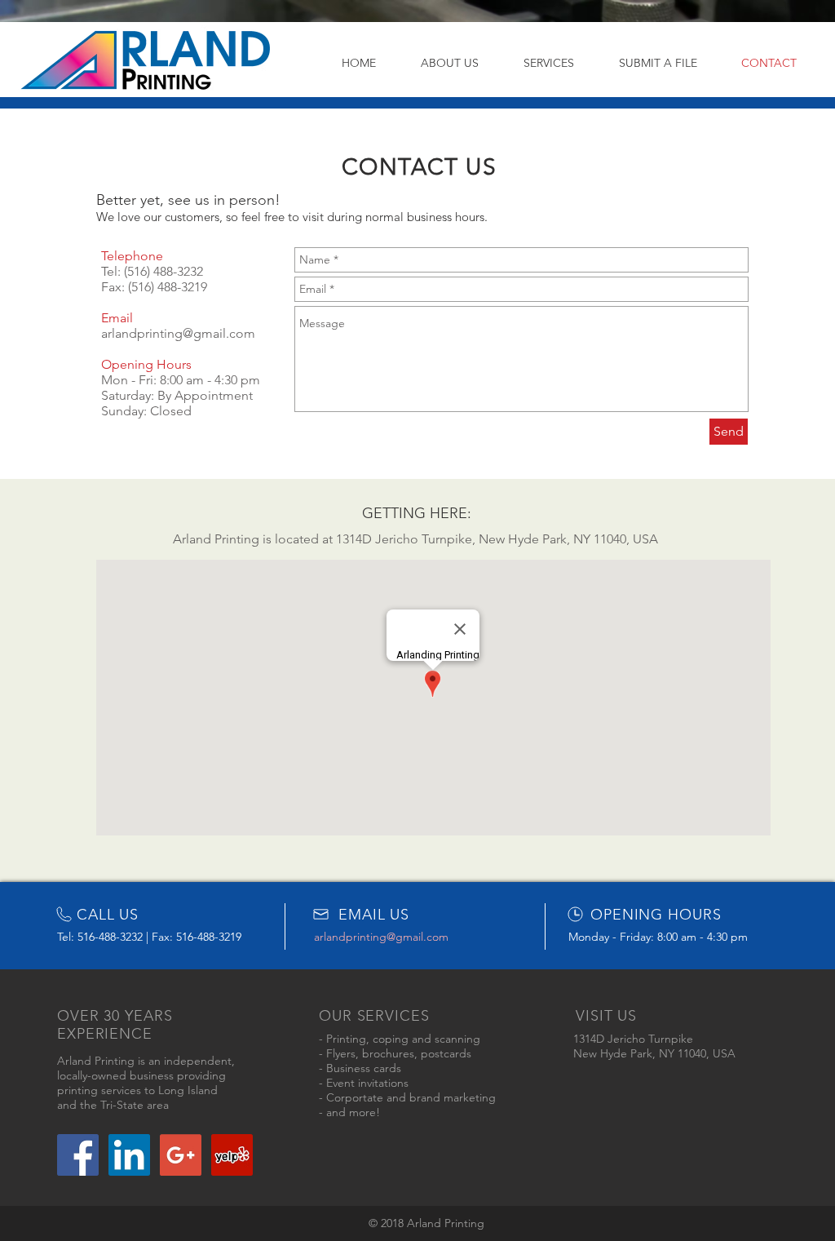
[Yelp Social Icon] (232, 1155)
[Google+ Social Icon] (180, 1155)
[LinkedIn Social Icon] (129, 1155)
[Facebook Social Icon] (78, 1155)
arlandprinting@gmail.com (178, 333)
